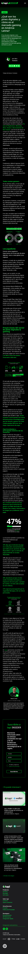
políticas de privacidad (14, 766)
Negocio (17, 813)
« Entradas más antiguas (8, 875)
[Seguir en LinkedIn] (7, 929)
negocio (5, 12)
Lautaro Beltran (10, 813)
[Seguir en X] (4, 929)
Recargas (5, 893)
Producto (14, 842)
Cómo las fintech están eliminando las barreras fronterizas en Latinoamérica (13, 866)
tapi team (8, 842)
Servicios (5, 891)
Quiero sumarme (7, 902)
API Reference (7, 917)
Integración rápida (8, 918)
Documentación (7, 915)
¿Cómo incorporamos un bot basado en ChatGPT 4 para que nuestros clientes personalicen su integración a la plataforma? (13, 838)
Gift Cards (5, 895)
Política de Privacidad (9, 909)
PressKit (5, 908)
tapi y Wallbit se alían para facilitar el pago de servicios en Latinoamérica (13, 810)
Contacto (5, 900)
